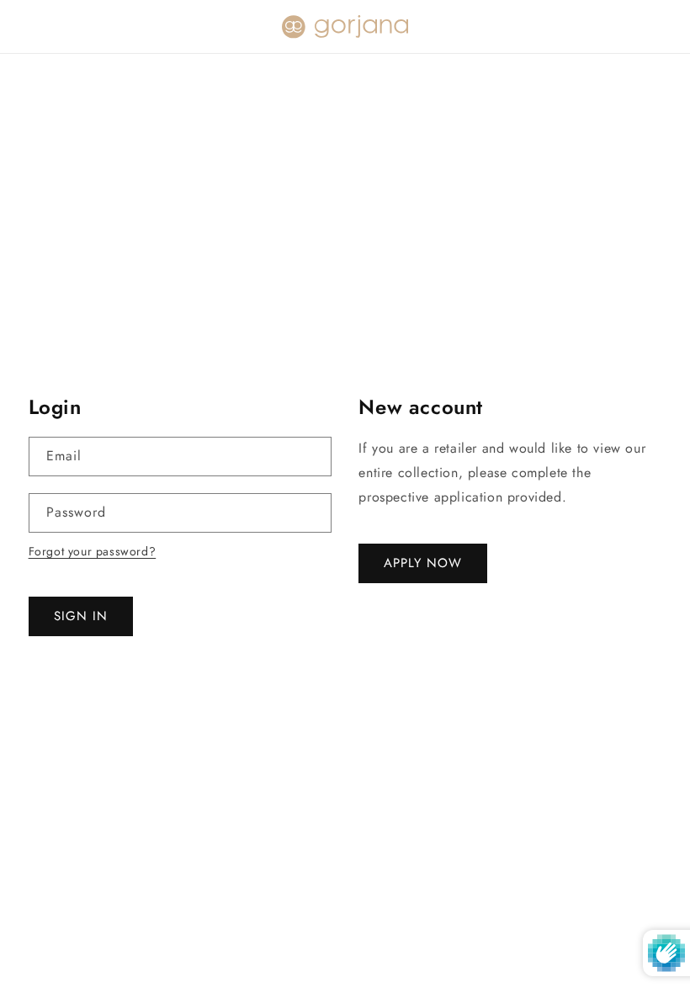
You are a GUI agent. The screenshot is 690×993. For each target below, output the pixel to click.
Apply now (423, 563)
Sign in (81, 616)
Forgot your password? (93, 551)
